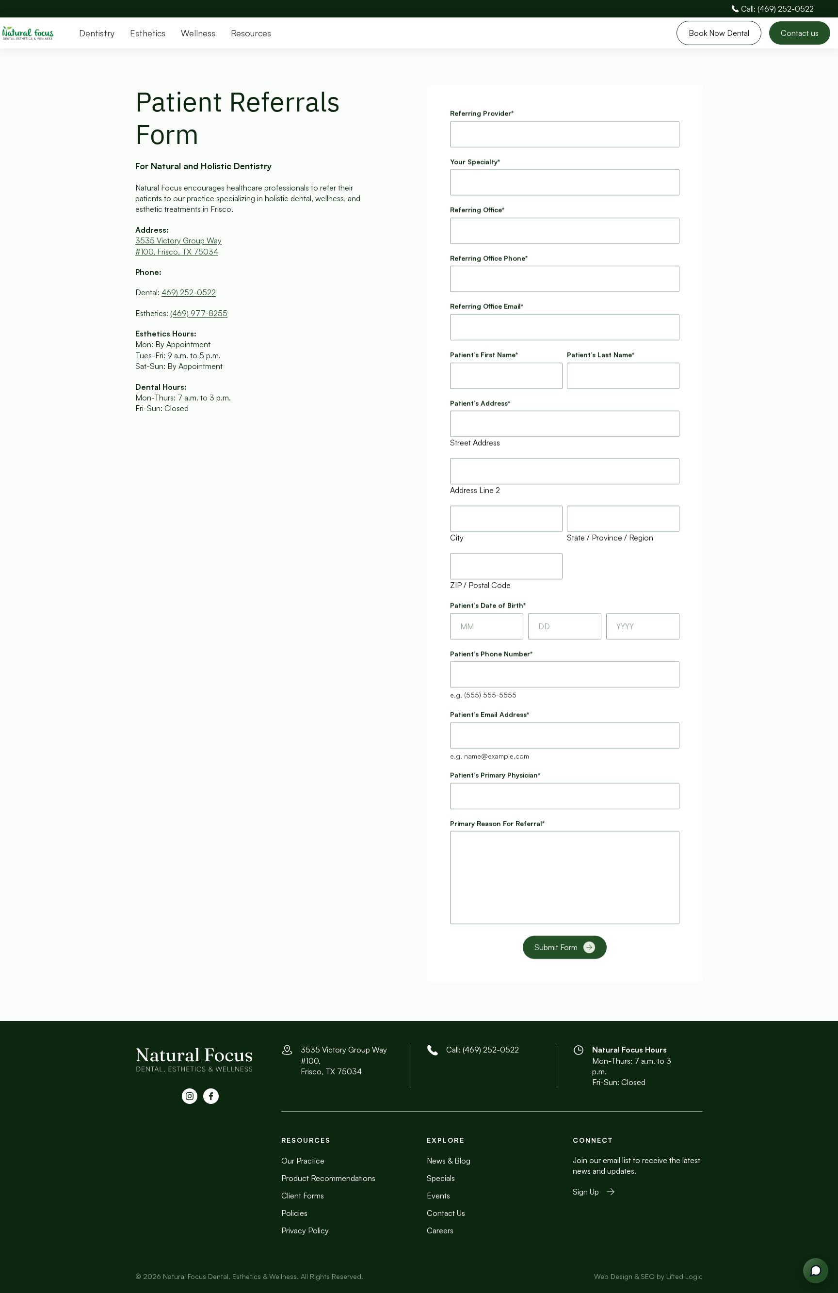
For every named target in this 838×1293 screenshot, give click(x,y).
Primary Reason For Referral (497, 823)
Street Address (475, 442)
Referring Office (477, 210)
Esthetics (147, 33)
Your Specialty (475, 162)
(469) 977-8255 (198, 313)
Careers (440, 1230)
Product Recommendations (328, 1178)
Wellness (198, 33)
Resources (251, 33)
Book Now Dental (719, 33)
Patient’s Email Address (489, 714)
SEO (648, 1276)
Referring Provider (482, 113)
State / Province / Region (610, 538)
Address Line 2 (475, 490)
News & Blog (448, 1160)
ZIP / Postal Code (480, 585)
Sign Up (586, 1192)
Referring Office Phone (489, 258)
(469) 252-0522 (491, 1049)
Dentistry (96, 33)
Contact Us (446, 1213)
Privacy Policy (305, 1230)
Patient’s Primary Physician (495, 775)
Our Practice (302, 1160)
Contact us (800, 33)
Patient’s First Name (484, 355)
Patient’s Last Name (600, 355)
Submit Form (556, 947)
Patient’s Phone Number (491, 654)
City (457, 538)
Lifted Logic (684, 1276)
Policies (294, 1213)
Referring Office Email (486, 306)
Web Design (613, 1276)
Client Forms (302, 1195)
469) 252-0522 (188, 292)
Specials (441, 1178)
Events (438, 1195)
